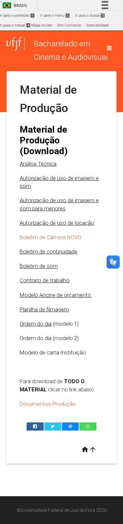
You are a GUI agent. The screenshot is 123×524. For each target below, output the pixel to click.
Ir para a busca (89, 15)
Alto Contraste (69, 25)
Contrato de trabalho (45, 280)
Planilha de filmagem (44, 309)
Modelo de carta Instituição (53, 352)
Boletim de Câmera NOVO (50, 237)
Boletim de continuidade (48, 251)
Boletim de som (39, 266)
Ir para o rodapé (14, 25)
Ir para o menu (54, 15)
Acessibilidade (97, 25)
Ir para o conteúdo (16, 15)
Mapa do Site (41, 25)
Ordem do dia (35, 323)
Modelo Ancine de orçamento (56, 295)
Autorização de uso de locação (57, 223)
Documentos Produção (48, 404)
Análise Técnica (38, 163)
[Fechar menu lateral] (109, 48)
